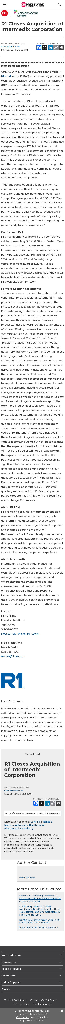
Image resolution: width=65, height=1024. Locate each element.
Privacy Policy (21, 1004)
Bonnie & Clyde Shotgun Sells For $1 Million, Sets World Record (40, 921)
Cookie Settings (42, 1004)
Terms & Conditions (15, 1000)
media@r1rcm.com (13, 656)
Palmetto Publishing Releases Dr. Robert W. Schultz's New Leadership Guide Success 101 (40, 898)
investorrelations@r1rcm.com (20, 633)
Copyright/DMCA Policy (43, 1000)
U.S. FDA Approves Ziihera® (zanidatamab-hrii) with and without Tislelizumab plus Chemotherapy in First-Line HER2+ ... (39, 910)
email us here (27, 877)
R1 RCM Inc (8, 76)
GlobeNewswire (10, 46)
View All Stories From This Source (38, 927)
